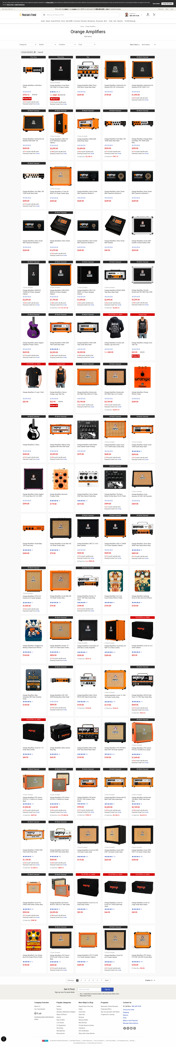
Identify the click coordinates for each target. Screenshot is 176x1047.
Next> (107, 980)
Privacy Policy (49, 2)
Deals (80, 1009)
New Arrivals (83, 1023)
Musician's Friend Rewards (109, 1006)
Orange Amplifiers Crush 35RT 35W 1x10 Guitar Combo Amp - (141, 851)
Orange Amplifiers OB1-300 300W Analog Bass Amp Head (59, 696)
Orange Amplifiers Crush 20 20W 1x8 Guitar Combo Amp (87, 851)
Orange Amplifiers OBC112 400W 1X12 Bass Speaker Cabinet (115, 544)
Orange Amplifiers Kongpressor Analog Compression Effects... (33, 646)
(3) (59, 92)
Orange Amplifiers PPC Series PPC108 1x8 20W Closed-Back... (142, 956)
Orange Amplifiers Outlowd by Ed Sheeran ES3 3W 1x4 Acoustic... (115, 86)
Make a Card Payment (130, 1020)
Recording (84, 21)
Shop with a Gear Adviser (87, 1033)
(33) (87, 856)
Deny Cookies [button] (156, 3)
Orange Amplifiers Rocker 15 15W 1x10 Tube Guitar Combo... (60, 646)
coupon (74, 9)
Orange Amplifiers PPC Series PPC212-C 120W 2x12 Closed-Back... (33, 799)
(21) (141, 701)
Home (82, 26)
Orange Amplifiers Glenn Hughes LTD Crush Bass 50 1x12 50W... (33, 495)
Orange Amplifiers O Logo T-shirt (33, 392)
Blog (167, 9)
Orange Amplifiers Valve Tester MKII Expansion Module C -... (33, 242)
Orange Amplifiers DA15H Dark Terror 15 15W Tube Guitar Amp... (142, 696)
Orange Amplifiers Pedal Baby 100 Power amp (32, 544)
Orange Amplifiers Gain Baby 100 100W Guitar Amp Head (115, 140)
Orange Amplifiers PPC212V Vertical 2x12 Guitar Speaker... (32, 597)
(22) (32, 909)
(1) (59, 349)
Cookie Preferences (19, 4)
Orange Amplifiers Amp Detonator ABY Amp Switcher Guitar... (32, 697)
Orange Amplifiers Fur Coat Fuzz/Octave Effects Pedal (113, 597)
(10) (114, 701)
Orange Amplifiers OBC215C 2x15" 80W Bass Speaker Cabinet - (59, 141)
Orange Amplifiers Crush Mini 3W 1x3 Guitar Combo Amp (60, 544)
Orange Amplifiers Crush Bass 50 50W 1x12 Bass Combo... (115, 647)
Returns (125, 1015)
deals (66, 9)
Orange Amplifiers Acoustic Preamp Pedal (58, 495)
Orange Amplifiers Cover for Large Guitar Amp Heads (141, 903)
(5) (141, 451)
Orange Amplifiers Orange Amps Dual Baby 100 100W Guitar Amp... (142, 140)
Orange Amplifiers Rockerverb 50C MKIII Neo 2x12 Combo (114, 393)
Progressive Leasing (107, 1014)
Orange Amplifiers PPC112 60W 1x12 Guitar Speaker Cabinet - (87, 956)
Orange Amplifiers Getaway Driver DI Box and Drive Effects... (142, 597)
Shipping (126, 1012)
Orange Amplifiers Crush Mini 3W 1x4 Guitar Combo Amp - (60, 597)
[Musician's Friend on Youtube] (131, 1028)
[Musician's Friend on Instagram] (134, 1028)
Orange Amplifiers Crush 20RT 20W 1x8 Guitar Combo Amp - (114, 851)
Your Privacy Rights (110, 1040)
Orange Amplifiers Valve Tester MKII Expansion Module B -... (142, 192)
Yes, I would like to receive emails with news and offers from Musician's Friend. (99, 995)
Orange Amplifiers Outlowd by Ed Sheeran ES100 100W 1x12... (142, 86)
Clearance (82, 1028)
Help (171, 9)
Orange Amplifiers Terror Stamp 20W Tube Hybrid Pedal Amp (87, 495)
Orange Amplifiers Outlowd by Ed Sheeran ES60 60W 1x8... (33, 140)
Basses (48, 21)
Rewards (161, 9)
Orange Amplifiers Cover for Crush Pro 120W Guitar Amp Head (113, 904)
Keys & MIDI (69, 21)
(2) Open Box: (55, 308)
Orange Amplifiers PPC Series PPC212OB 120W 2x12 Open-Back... (59, 957)
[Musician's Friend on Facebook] (124, 1028)
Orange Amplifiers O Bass (31, 445)
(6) (59, 804)
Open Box (82, 1014)
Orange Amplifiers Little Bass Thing (32, 86)
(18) (141, 961)
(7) (86, 500)
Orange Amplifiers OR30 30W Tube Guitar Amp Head (59, 343)
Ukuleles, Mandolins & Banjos (66, 1012)
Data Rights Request (75, 1040)
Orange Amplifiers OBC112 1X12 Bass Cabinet (87, 544)
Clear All (40, 52)
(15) (60, 602)
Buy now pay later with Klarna (110, 1012)
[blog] (44, 1013)
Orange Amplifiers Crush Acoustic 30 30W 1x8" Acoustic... (142, 495)
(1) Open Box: (81, 156)
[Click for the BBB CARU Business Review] (45, 1041)
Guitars (43, 21)
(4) (141, 550)
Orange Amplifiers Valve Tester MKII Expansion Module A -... (114, 192)
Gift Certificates (84, 1031)
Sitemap (132, 1040)
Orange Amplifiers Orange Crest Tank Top (142, 343)
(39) (141, 856)
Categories (23, 44)
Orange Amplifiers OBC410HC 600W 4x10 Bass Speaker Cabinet (59, 292)
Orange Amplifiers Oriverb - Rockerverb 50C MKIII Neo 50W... (142, 291)
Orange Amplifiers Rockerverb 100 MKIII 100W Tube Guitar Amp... (141, 799)
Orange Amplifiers (27, 52)
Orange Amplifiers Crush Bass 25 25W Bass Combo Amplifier (88, 647)
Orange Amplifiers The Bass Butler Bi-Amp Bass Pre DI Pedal (115, 495)
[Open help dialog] (3, 1039)
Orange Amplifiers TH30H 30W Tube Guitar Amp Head (32, 851)
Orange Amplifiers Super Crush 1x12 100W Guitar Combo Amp (114, 445)
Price (80, 44)
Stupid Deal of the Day (86, 1006)
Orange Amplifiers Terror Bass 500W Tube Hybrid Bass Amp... (141, 544)
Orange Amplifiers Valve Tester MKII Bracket (114, 242)
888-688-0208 (100, 9)
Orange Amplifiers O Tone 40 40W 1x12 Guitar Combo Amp (59, 192)
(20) (87, 803)
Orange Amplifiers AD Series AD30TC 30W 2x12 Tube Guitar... (60, 903)
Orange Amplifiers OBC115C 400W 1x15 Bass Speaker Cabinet (86, 292)
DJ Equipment (61, 1025)
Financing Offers (106, 1009)
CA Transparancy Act (122, 1040)
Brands (41, 44)
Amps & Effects (55, 21)
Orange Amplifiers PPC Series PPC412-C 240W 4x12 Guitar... (59, 798)
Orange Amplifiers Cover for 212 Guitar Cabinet (142, 646)
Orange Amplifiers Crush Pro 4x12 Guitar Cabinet (113, 956)
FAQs (124, 1018)
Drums (63, 21)
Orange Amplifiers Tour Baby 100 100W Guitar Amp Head (33, 192)
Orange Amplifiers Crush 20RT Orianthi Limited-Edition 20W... (141, 242)
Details (38, 104)
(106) (87, 701)
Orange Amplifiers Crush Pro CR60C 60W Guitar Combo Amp (33, 903)
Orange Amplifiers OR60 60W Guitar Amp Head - (86, 140)
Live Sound (77, 21)
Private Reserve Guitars (86, 1025)
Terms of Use (10, 4)
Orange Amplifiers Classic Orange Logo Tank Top (58, 393)
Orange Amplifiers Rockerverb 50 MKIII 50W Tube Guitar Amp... (115, 798)
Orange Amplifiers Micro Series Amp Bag (60, 749)
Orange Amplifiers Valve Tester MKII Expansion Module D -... (87, 242)
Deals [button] (110, 21)
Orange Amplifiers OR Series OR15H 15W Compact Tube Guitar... (86, 799)
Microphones (91, 21)
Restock (81, 1017)
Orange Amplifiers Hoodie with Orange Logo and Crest (114, 343)
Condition (62, 44)
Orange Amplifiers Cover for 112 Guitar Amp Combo (33, 749)
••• (97, 980)
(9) (59, 652)
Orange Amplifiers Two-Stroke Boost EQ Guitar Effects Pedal (32, 956)
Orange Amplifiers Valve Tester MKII (60, 242)
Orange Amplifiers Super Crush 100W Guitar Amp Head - (141, 445)
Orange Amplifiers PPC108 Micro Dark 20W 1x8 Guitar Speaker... (115, 749)
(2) (141, 754)
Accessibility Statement (80, 1043)
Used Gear (82, 1012)
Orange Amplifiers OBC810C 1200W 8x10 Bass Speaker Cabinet (32, 292)
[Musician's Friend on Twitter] (128, 1028)
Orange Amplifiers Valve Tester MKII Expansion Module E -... (87, 192)
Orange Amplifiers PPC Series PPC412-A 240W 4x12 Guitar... (141, 749)
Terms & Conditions (99, 1040)
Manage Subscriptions (130, 1023)
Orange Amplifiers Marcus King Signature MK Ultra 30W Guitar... (60, 445)
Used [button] (114, 21)
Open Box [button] (120, 21)
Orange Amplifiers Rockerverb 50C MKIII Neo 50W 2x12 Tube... (87, 393)
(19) (114, 856)
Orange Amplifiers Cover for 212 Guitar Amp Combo (87, 903)
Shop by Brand (83, 1020)
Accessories (99, 21)
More (105, 21)
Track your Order (128, 1010)
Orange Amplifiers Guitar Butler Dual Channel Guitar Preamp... (87, 445)
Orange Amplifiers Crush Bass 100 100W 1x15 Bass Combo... (60, 86)
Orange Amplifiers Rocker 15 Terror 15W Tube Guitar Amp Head (86, 598)
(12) (60, 961)
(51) (87, 754)
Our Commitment (39, 1009)
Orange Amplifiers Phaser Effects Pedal (140, 393)
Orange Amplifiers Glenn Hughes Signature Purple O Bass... (33, 343)
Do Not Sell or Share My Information (59, 1040)
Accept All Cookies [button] (167, 3)
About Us (37, 1006)
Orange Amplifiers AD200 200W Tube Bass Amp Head (114, 291)
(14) (32, 804)
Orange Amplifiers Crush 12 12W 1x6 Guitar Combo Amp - (114, 696)
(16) (87, 961)
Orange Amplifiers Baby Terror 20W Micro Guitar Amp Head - (87, 86)
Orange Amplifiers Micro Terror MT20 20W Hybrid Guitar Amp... (87, 696)
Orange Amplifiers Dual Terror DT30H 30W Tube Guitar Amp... (59, 851)
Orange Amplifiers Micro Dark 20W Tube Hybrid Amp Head (86, 749)
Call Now (132, 1006)
